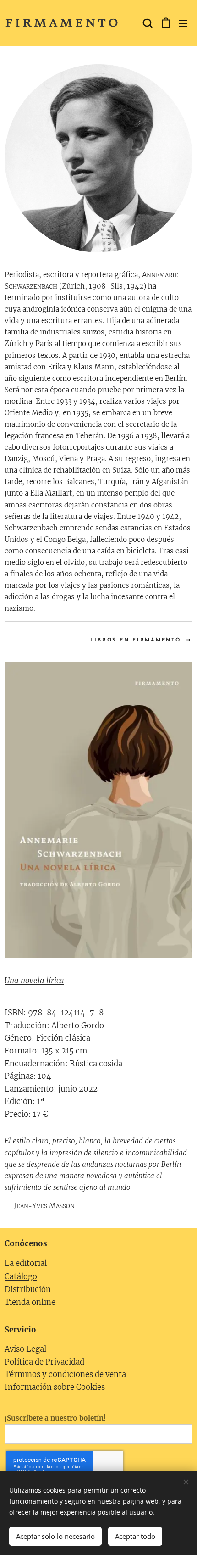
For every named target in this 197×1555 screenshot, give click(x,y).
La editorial (26, 1263)
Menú (183, 23)
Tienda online (30, 1302)
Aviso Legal (26, 1349)
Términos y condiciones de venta (65, 1374)
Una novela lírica (34, 981)
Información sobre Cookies (55, 1387)
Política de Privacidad (44, 1362)
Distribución (28, 1289)
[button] (146, 22)
